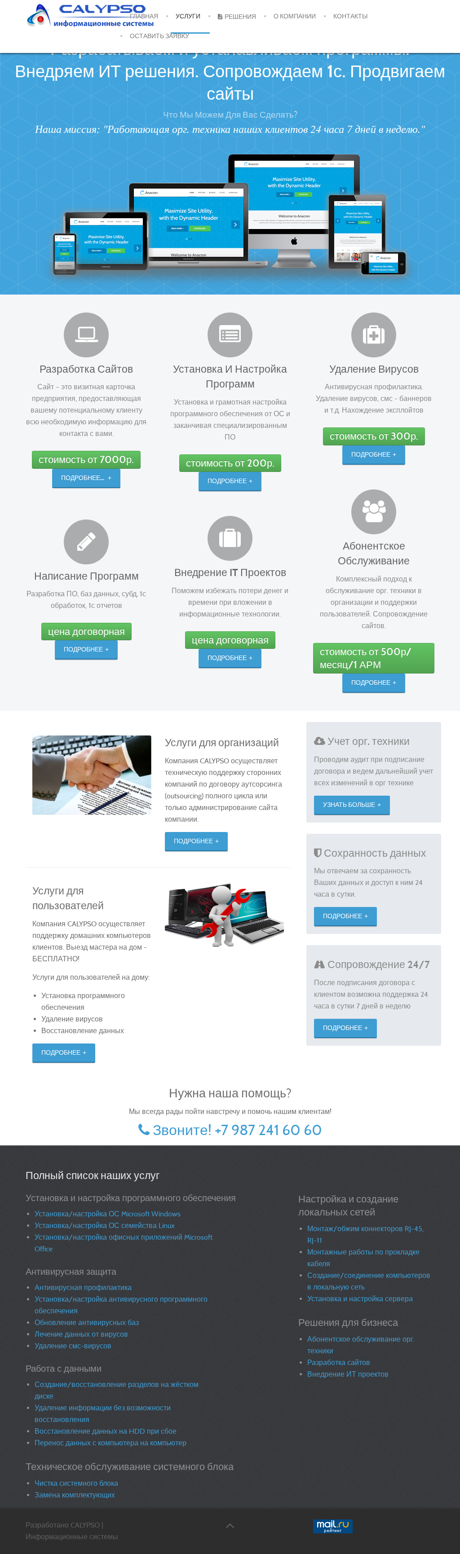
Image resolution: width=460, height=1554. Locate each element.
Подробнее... (83, 478)
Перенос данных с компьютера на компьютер (110, 1443)
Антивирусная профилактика (83, 1287)
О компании (295, 16)
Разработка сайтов (338, 1362)
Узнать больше (349, 805)
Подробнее (83, 649)
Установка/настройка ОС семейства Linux (105, 1225)
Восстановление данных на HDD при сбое (106, 1431)
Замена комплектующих (75, 1495)
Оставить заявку (159, 36)
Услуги (188, 16)
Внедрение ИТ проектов (348, 1374)
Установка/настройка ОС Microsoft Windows (108, 1214)
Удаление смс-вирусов (73, 1346)
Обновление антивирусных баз (87, 1322)
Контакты (350, 16)
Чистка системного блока (76, 1483)
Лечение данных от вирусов (81, 1334)
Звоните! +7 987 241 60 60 (237, 1130)
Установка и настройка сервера (360, 1298)
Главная (144, 16)
